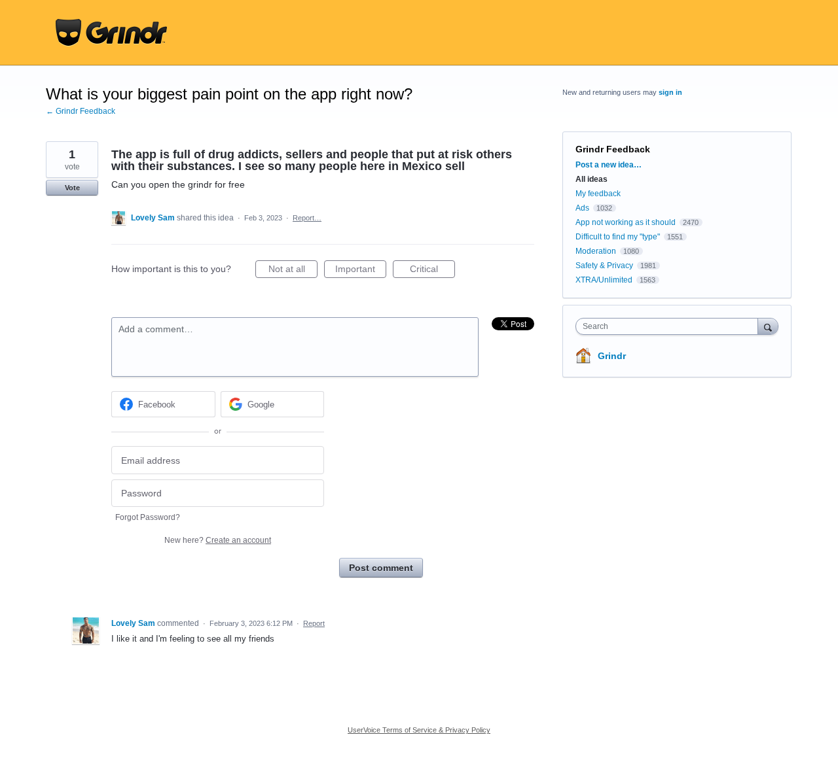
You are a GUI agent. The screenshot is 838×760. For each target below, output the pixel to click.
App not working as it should (625, 222)
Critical (432, 271)
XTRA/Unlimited (603, 280)
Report (314, 623)
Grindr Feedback (612, 149)
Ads (582, 208)
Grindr (612, 356)
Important (360, 271)
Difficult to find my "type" (617, 236)
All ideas (591, 179)
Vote (72, 188)
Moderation (596, 251)
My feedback (598, 193)
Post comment (381, 567)
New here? (217, 540)
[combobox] (670, 326)
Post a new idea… (608, 164)
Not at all (293, 271)
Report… (307, 218)
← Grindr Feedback (80, 111)
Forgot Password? (147, 517)
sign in (670, 92)
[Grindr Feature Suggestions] (111, 32)
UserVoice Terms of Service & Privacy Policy (419, 730)
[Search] (767, 326)
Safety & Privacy (605, 265)
